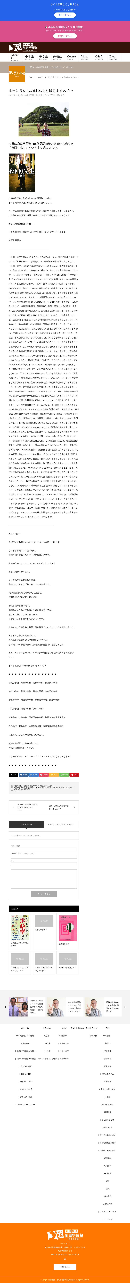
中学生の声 (64, 1043)
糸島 (28, 789)
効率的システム (26, 1082)
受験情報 (107, 1051)
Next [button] (124, 1007)
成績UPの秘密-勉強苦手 (26, 1051)
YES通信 (106, 1036)
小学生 (29, 57)
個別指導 (17, 787)
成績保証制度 (26, 1074)
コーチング (107, 1219)
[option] (27, 1006)
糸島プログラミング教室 (48, 1059)
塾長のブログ (44, 95)
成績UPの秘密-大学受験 (26, 1059)
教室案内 (107, 1196)
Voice (85, 57)
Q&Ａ (99, 57)
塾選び (107, 1043)
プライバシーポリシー (26, 1104)
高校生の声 (63, 1036)
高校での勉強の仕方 (108, 1135)
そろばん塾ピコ (108, 1120)
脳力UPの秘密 (26, 1066)
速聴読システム (108, 1074)
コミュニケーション (108, 1212)
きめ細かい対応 (26, 1089)
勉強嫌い (49, 787)
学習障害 (107, 1112)
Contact (81, 1028)
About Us (15, 57)
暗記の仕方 (23, 789)
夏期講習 (107, 1158)
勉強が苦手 (33, 787)
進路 (108, 1181)
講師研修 (93, 1036)
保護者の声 (64, 1059)
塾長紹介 (26, 1043)
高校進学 (107, 1066)
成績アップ (65, 787)
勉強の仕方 (42, 787)
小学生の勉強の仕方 (108, 1150)
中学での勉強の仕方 (108, 1143)
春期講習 (107, 1173)
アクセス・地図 (26, 1097)
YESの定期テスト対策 (25, 1036)
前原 (27, 787)
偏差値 (23, 787)
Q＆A (73, 1028)
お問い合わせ (65, 1267)
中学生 (43, 57)
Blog (113, 57)
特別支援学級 (107, 1104)
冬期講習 (107, 1166)
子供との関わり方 (57, 95)
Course (71, 57)
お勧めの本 (24, 95)
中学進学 (107, 1082)
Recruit (95, 1028)
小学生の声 (64, 1051)
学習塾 (58, 787)
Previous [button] (5, 1007)
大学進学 (107, 1059)
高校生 (57, 57)
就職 (108, 1189)
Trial (88, 1028)
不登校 (32, 95)
